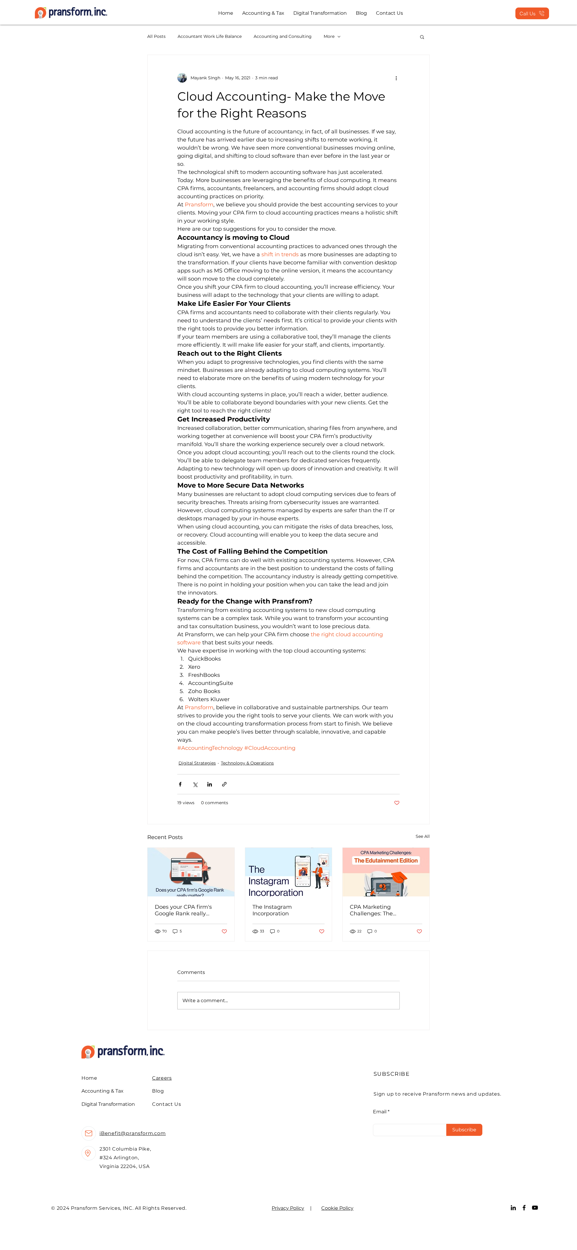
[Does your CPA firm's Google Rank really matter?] (191, 872)
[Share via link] (224, 784)
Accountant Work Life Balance (210, 36)
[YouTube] (535, 1207)
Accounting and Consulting (283, 36)
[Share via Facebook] (180, 784)
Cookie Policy (337, 1208)
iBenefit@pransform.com (132, 1133)
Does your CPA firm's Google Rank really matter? (183, 910)
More (329, 36)
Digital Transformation (108, 1104)
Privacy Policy (288, 1208)
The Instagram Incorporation (272, 910)
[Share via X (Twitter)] (195, 784)
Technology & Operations (247, 763)
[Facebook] (524, 1207)
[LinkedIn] (513, 1207)
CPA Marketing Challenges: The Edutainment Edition (378, 910)
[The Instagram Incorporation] (288, 872)
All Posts (156, 36)
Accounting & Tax (102, 1091)
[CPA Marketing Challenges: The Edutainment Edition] (386, 872)
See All (423, 836)
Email (379, 1111)
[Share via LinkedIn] (209, 784)
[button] (422, 36)
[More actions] (396, 77)
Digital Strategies (197, 763)
